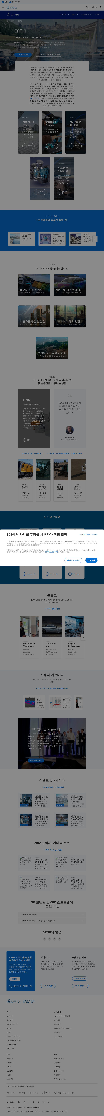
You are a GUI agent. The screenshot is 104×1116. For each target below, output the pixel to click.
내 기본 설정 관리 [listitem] (73, 560)
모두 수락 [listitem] (91, 560)
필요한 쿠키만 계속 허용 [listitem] (89, 534)
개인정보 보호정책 (51, 552)
